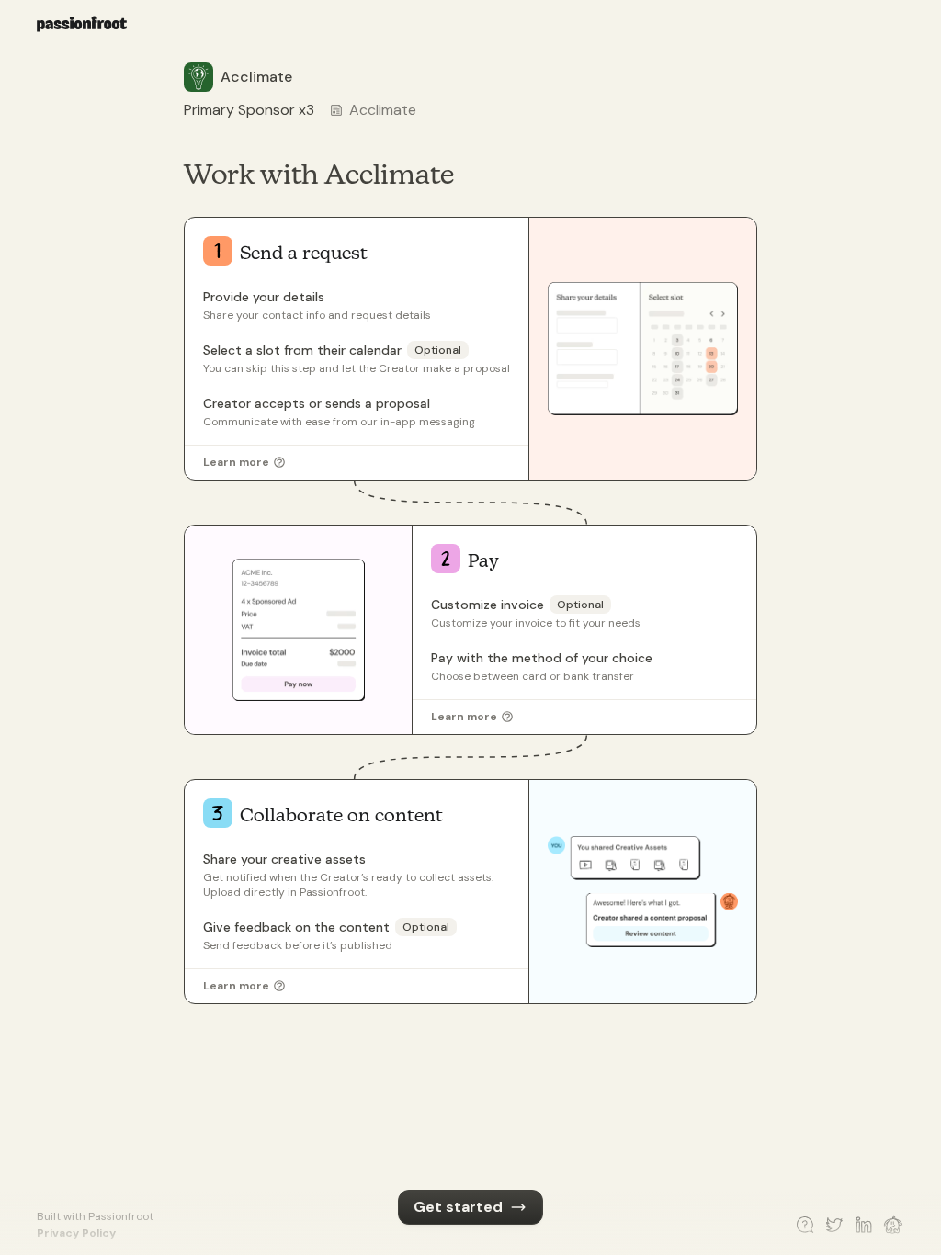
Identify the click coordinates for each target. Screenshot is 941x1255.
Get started (458, 1206)
